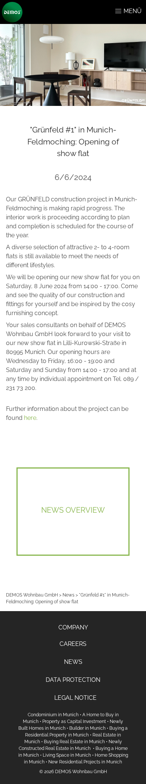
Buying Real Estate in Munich (74, 741)
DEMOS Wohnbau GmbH (32, 595)
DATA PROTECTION (73, 679)
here (30, 417)
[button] (118, 11)
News (68, 595)
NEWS (73, 661)
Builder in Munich (87, 728)
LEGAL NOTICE (75, 697)
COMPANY (73, 627)
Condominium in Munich (53, 714)
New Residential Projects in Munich (85, 762)
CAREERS (73, 643)
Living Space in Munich (67, 755)
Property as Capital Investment (74, 721)
